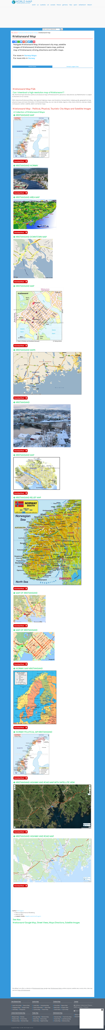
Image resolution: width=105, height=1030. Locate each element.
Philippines (22, 1009)
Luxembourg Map (66, 1018)
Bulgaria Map (25, 1007)
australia (43, 4)
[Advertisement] (52, 17)
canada (52, 4)
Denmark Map (24, 1020)
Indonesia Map (66, 1020)
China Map (57, 1005)
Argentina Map (44, 1020)
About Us (77, 1014)
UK (48, 4)
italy (70, 4)
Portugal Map (36, 1016)
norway (35, 32)
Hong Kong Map (45, 1005)
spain (75, 4)
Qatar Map (36, 1018)
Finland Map (23, 1018)
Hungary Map (64, 1007)
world (33, 4)
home (20, 32)
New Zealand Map (16, 1001)
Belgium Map (15, 1016)
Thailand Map (56, 1001)
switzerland (82, 4)
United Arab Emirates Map (18, 1013)
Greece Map (43, 1018)
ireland (89, 4)
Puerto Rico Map (67, 1016)
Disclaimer (77, 1016)
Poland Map (45, 1009)
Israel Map (36, 1005)
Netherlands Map (57, 1013)
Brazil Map (36, 1020)
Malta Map (57, 1007)
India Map (15, 1009)
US (37, 4)
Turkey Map (35, 1013)
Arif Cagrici (20, 910)
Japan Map (47, 1007)
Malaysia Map (16, 1020)
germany (65, 4)
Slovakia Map (57, 1016)
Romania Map (45, 1016)
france (59, 4)
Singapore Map (16, 1007)
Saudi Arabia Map (38, 1007)
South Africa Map (16, 1005)
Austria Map (35, 1001)
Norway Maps (30, 56)
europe (30, 32)
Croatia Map (57, 1020)
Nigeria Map (64, 1005)
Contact (76, 1001)
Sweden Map (15, 1018)
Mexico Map (26, 1005)
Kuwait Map (57, 1018)
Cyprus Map (65, 1009)
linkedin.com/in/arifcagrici (33, 916)
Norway (31, 58)
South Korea (57, 1009)
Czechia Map (36, 1009)
